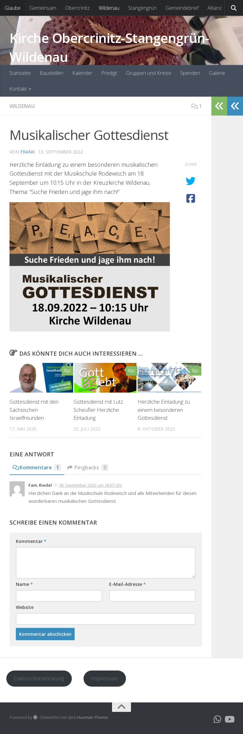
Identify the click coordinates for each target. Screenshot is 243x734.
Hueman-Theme (92, 717)
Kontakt (18, 88)
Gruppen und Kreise (148, 72)
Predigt (109, 72)
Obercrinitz (77, 7)
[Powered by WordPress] (35, 717)
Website (25, 607)
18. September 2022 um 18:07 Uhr (90, 485)
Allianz (215, 7)
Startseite (20, 72)
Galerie (217, 72)
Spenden (190, 72)
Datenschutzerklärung (39, 678)
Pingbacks (90, 467)
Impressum (104, 678)
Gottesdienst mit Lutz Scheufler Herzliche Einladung (98, 409)
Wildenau (109, 7)
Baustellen (51, 72)
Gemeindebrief (182, 7)
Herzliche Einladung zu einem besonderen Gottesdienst (164, 409)
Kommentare (39, 467)
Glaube (12, 7)
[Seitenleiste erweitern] (235, 106)
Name (24, 584)
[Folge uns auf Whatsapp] (217, 719)
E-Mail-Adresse (127, 584)
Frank (27, 152)
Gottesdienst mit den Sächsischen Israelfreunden (34, 409)
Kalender (82, 72)
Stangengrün (142, 7)
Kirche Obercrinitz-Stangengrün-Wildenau (109, 47)
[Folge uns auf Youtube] (229, 719)
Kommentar (31, 541)
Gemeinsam (42, 7)
